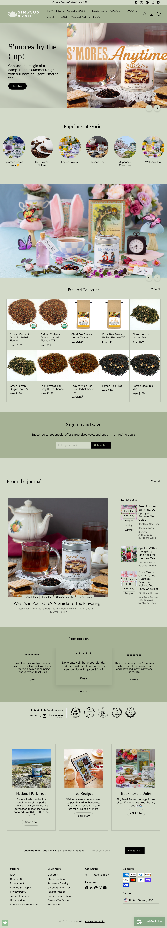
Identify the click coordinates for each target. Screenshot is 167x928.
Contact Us (16, 879)
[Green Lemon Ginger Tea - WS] (22, 374)
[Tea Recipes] (83, 768)
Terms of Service (20, 896)
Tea (59, 11)
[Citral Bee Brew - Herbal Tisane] (83, 323)
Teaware (98, 11)
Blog (96, 17)
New (50, 11)
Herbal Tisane (68, 608)
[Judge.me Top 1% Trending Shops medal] (117, 712)
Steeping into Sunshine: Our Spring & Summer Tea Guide (147, 513)
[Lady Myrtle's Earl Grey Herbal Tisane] (52, 374)
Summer (142, 532)
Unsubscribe (17, 900)
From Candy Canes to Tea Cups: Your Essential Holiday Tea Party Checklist (148, 581)
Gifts (51, 17)
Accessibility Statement (24, 904)
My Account (17, 883)
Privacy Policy (18, 891)
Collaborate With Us (59, 887)
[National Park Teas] (31, 768)
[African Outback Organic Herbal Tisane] (22, 324)
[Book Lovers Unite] (135, 768)
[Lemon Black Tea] (114, 373)
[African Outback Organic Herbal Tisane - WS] (52, 324)
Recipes (142, 528)
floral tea (36, 608)
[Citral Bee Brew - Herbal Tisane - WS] (114, 323)
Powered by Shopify (95, 921)
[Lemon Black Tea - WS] (145, 374)
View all (155, 289)
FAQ (12, 874)
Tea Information (57, 891)
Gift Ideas (143, 593)
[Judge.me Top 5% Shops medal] (130, 712)
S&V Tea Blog (55, 904)
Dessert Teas (24, 608)
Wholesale (79, 17)
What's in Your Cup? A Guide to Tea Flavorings (58, 603)
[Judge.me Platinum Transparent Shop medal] (89, 712)
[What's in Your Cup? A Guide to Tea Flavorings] (58, 547)
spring (151, 528)
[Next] (157, 108)
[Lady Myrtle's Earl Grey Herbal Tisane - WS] (83, 376)
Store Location (56, 879)
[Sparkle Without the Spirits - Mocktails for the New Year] (129, 554)
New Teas (154, 524)
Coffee (115, 11)
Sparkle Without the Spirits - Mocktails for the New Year (148, 553)
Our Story (53, 874)
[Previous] (149, 108)
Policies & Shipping (21, 887)
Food (131, 11)
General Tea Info (51, 608)
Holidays (154, 593)
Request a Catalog (58, 883)
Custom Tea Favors (58, 900)
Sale (64, 17)
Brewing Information (59, 896)
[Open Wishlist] (5, 923)
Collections (76, 11)
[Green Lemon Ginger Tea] (145, 323)
